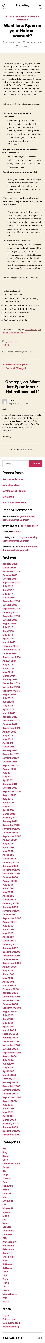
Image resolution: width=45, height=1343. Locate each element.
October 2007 (10, 914)
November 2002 (11, 1134)
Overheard (8, 1230)
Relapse (16, 531)
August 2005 (9, 1011)
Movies (6, 1212)
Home (5, 1189)
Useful (5, 1290)
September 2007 (11, 918)
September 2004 (11, 1052)
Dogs (5, 1174)
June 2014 (8, 668)
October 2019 (9, 575)
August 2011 (9, 769)
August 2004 (9, 1056)
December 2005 (11, 996)
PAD (4, 1238)
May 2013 (7, 705)
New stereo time (11, 485)
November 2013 (11, 687)
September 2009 (11, 836)
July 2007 (8, 925)
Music (5, 1215)
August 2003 (9, 1101)
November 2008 (11, 873)
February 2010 (10, 817)
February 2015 (10, 646)
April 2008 (8, 896)
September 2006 (11, 963)
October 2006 (10, 959)
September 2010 (11, 791)
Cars (5, 1159)
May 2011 (7, 776)
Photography (9, 1242)
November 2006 (11, 955)
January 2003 (10, 1127)
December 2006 (11, 952)
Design (6, 1167)
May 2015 (7, 634)
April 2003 (8, 1116)
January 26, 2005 (34, 42)
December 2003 (11, 1086)
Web (4, 1297)
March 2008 (9, 899)
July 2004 (8, 1060)
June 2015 (8, 631)
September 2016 (11, 608)
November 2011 (11, 758)
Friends (6, 1178)
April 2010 (8, 810)
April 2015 (8, 638)
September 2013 (11, 690)
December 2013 (11, 683)
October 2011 (9, 761)
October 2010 (10, 787)
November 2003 (11, 1090)
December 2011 (11, 754)
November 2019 (11, 571)
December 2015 (11, 616)
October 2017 (9, 578)
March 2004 (9, 1075)
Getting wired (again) (14, 491)
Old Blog (7, 1227)
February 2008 (10, 903)
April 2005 (8, 1026)
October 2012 (9, 724)
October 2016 (9, 605)
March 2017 (8, 597)
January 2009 (10, 866)
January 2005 (10, 1037)
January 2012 (9, 750)
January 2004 (10, 1082)
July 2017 (7, 586)
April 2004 (8, 1071)
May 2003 (8, 1112)
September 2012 (11, 728)
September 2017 (11, 582)
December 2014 (11, 649)
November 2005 (11, 1000)
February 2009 (10, 862)
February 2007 (10, 944)
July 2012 (7, 735)
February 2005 (10, 1034)
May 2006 (8, 978)
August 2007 (9, 922)
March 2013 (8, 713)
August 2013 (9, 694)
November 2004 (11, 1045)
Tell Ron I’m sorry (28, 525)
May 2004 (8, 1067)
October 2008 (10, 877)
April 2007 (8, 937)
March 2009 (9, 858)
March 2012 (8, 746)
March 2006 (9, 985)
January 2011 (9, 784)
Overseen (7, 1234)
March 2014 (8, 675)
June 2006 (8, 974)
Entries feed (9, 1319)
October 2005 (10, 1004)
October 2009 (10, 832)
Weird (5, 1301)
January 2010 (10, 821)
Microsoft (21, 16)
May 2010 (7, 806)
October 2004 (10, 1049)
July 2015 (7, 627)
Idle (4, 1197)
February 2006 (10, 989)
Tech (5, 1271)
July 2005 (8, 1015)
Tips (4, 1275)
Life (4, 1204)
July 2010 (7, 799)
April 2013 (8, 709)
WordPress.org (10, 1326)
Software (22, 19)
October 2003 (10, 1093)
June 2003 (8, 1108)
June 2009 (8, 847)
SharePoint (8, 1256)
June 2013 (8, 702)
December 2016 (11, 601)
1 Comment (24, 46)
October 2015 (9, 620)
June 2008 (8, 888)
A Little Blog (22, 5)
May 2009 (8, 851)
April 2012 (8, 743)
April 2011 (7, 780)
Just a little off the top (14, 502)
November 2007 (11, 911)
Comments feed (11, 1323)
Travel (6, 1283)
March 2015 (8, 642)
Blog (4, 1152)
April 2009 (8, 855)
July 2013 (7, 698)
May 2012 (7, 739)
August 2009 (9, 840)
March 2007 (9, 940)
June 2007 (8, 929)
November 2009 (11, 828)
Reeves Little (14, 42)
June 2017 (8, 590)
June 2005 (8, 1019)
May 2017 (7, 593)
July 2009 (8, 843)
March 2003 (9, 1119)
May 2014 (7, 672)
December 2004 (11, 1041)
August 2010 (9, 795)
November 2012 (11, 720)
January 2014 (10, 679)
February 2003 (10, 1123)
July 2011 (7, 772)
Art (4, 1148)
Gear (5, 1182)
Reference (34, 16)
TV (4, 1286)
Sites (5, 1260)
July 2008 (8, 884)
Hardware (7, 1186)
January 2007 (10, 948)
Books (5, 1156)
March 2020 (9, 567)
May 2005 (8, 1022)
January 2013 (10, 717)
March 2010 (9, 814)
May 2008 (8, 892)
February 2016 (10, 612)
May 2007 (8, 933)
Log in (5, 1315)
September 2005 (11, 1008)
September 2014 (11, 657)
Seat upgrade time (12, 479)
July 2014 (7, 664)
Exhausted (8, 496)
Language (7, 1200)
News (5, 1223)
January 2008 (10, 907)
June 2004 (8, 1063)
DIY (4, 1171)
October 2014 (9, 653)
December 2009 (11, 825)
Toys (5, 1279)
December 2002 (11, 1131)
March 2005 (9, 1030)
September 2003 (11, 1097)
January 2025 (10, 564)
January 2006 (10, 993)
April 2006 (8, 981)
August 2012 (9, 731)
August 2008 (9, 881)
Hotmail (10, 16)
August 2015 (9, 623)
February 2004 (10, 1078)
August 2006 (9, 966)
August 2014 (9, 661)
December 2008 (11, 869)
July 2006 (8, 970)
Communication (11, 1163)
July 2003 (8, 1104)
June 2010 (8, 802)
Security (7, 1253)
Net (4, 1219)
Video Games (9, 1294)
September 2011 (11, 765)
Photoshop (8, 1245)
